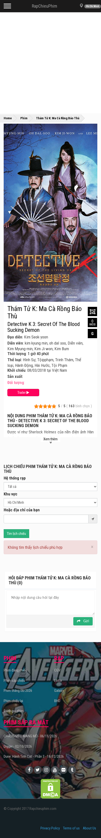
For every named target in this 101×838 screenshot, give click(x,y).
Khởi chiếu (16, 370)
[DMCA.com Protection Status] (50, 788)
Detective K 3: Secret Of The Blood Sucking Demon (43, 327)
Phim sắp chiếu (14, 680)
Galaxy (59, 690)
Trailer (21, 393)
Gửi (85, 621)
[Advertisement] (50, 62)
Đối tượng (15, 382)
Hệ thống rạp (15, 478)
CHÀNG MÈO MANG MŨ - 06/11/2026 (30, 736)
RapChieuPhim (44, 6)
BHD (57, 701)
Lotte (58, 680)
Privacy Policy (50, 828)
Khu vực (10, 493)
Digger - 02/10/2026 (18, 746)
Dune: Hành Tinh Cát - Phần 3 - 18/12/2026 (34, 756)
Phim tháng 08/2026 (18, 690)
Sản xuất (14, 376)
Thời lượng (16, 353)
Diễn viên (15, 343)
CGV (57, 670)
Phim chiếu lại (13, 701)
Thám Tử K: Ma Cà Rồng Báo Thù (44, 312)
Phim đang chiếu (15, 670)
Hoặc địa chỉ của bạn (22, 509)
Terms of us (71, 828)
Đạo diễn (14, 337)
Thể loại (14, 360)
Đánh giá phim (14, 711)
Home (8, 118)
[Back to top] (90, 824)
